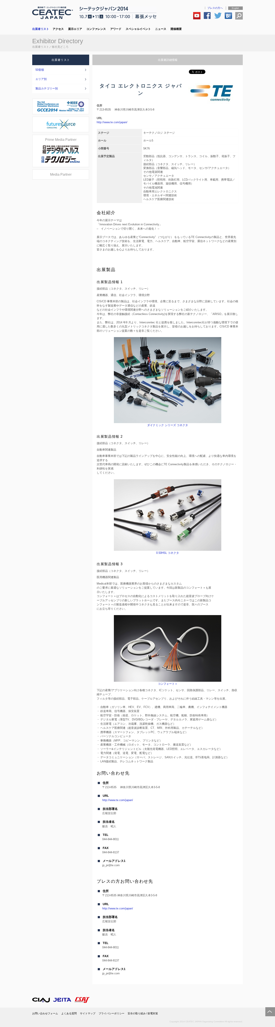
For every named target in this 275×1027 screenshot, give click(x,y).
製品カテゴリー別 (46, 88)
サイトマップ (87, 1013)
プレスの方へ (215, 7)
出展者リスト (40, 29)
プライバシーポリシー (111, 1013)
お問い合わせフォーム (45, 1013)
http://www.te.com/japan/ (112, 122)
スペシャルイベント (138, 29)
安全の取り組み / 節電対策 (143, 1013)
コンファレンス (96, 29)
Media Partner (61, 174)
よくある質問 (69, 1013)
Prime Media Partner (60, 139)
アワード (115, 29)
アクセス (58, 29)
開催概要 (176, 29)
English (235, 8)
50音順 (39, 69)
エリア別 (41, 79)
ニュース (160, 29)
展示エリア (75, 29)
